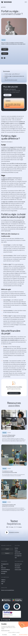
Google (12, 527)
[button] (26, 2)
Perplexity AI (5, 53)
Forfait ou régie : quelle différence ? (12, 74)
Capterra (20, 527)
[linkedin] (2, 58)
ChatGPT (4, 49)
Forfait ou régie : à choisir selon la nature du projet (14, 77)
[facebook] (4, 58)
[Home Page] (6, 2)
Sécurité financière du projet (11, 80)
